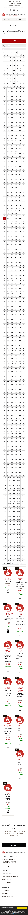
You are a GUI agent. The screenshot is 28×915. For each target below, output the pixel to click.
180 (12, 122)
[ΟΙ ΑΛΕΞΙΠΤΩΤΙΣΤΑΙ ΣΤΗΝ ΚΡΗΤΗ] (8, 607)
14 (20, 55)
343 (16, 192)
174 (12, 120)
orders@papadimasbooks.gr (14, 3)
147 (23, 107)
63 (20, 73)
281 (8, 166)
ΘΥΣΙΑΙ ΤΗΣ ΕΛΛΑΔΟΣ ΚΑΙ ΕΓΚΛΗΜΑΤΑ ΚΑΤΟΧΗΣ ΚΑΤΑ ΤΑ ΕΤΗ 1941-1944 (8, 657)
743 (8, 366)
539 (8, 278)
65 (4, 76)
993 (23, 472)
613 (16, 309)
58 (4, 73)
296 (20, 172)
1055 (5, 506)
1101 (9, 529)
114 (12, 94)
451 (16, 239)
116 (20, 94)
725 (8, 358)
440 (20, 234)
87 (7, 83)
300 (12, 174)
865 (16, 418)
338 (20, 190)
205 (16, 133)
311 (8, 179)
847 (16, 410)
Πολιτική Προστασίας (7, 896)
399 (23, 216)
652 (4, 327)
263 (8, 159)
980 (20, 467)
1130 (5, 545)
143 (8, 107)
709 (16, 350)
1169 (21, 563)
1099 (23, 527)
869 (8, 420)
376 (4, 208)
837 (23, 405)
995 (8, 475)
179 (8, 122)
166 (4, 117)
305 (8, 177)
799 (16, 389)
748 (4, 369)
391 (16, 213)
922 (4, 444)
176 (20, 120)
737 (8, 363)
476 (20, 249)
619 (16, 312)
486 (12, 255)
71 (23, 76)
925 (16, 444)
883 (16, 426)
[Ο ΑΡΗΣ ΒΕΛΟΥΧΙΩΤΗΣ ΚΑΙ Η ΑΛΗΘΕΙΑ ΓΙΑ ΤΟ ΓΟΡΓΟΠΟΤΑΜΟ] (20, 607)
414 (12, 223)
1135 (5, 547)
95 (10, 86)
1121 (9, 540)
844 (4, 410)
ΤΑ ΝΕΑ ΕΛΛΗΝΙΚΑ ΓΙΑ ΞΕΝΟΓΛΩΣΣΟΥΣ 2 (20, 695)
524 (20, 270)
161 (8, 114)
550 (4, 283)
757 (16, 371)
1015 (5, 485)
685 (16, 340)
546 (12, 280)
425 (8, 229)
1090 (5, 524)
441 (23, 234)
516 (12, 267)
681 (23, 337)
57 (23, 70)
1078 (18, 516)
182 (20, 122)
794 (20, 387)
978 (12, 467)
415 (16, 223)
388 (4, 213)
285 (23, 166)
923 (8, 444)
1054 (23, 503)
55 (17, 70)
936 (12, 449)
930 (12, 446)
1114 (23, 535)
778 (4, 382)
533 (8, 275)
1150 (5, 555)
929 (8, 446)
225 (23, 140)
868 (4, 420)
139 (16, 104)
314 (20, 179)
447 (23, 236)
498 (12, 260)
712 (4, 353)
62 (17, 73)
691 (16, 343)
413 (8, 223)
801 (23, 389)
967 (16, 462)
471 (23, 247)
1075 (5, 516)
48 (17, 68)
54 (14, 70)
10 (7, 55)
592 (4, 301)
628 (4, 317)
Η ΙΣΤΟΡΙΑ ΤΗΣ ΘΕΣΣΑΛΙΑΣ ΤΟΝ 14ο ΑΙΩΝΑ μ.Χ (8, 694)
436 (4, 234)
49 (20, 68)
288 (12, 169)
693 (23, 343)
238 (4, 148)
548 (20, 280)
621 (23, 312)
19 (14, 57)
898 (4, 433)
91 (20, 83)
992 (20, 472)
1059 (23, 506)
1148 (18, 553)
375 (23, 205)
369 (23, 203)
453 (23, 239)
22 (23, 57)
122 (20, 96)
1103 (18, 529)
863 (8, 418)
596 (20, 301)
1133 (18, 545)
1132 (14, 545)
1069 (23, 511)
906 (12, 436)
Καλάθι (18, 10)
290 (20, 169)
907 (16, 436)
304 (4, 177)
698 (20, 345)
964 (4, 462)
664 (4, 332)
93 (4, 86)
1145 (5, 553)
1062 (14, 509)
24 (7, 60)
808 (4, 395)
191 (8, 127)
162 (12, 114)
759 (23, 371)
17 (7, 57)
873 (23, 420)
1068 (18, 511)
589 (16, 299)
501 (23, 260)
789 (23, 384)
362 (20, 200)
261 (23, 156)
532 (4, 275)
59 (7, 73)
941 (8, 452)
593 (8, 301)
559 (16, 286)
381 (23, 208)
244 (4, 151)
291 (23, 169)
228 (12, 143)
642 (12, 322)
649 (16, 325)
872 (20, 420)
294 (12, 172)
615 (23, 309)
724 (4, 358)
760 (4, 374)
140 (20, 104)
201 (23, 130)
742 (4, 366)
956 (20, 457)
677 (8, 337)
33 (14, 63)
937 (16, 449)
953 (8, 457)
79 (4, 81)
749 (8, 369)
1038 (18, 496)
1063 (18, 509)
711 (23, 350)
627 (23, 314)
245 (8, 151)
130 (4, 102)
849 (23, 410)
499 (16, 260)
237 (23, 146)
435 (23, 231)
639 (23, 319)
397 (16, 216)
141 (23, 104)
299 (8, 174)
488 (20, 255)
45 (7, 68)
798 (12, 389)
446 (20, 236)
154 (4, 112)
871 (16, 420)
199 (16, 130)
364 (4, 203)
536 (20, 275)
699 (23, 345)
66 (7, 76)
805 (16, 392)
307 (16, 177)
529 (16, 273)
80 (7, 81)
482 (20, 252)
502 (4, 262)
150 (12, 109)
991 (16, 472)
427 (16, 229)
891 (23, 428)
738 (12, 363)
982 (4, 470)
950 (20, 454)
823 (16, 400)
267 (23, 159)
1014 (23, 483)
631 (16, 317)
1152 (14, 555)
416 (20, 223)
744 (12, 366)
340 (4, 192)
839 (8, 407)
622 (4, 314)
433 (16, 231)
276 (12, 164)
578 (20, 293)
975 (23, 465)
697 (16, 345)
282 (12, 166)
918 (12, 441)
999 (23, 475)
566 (20, 288)
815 (8, 397)
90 (17, 83)
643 (16, 322)
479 (8, 252)
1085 (5, 522)
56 (20, 70)
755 (8, 371)
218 (20, 138)
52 (7, 70)
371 (8, 205)
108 (12, 91)
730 (4, 361)
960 (12, 459)
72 (4, 78)
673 (16, 335)
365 (8, 203)
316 (4, 182)
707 (8, 350)
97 (17, 86)
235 (16, 146)
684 (12, 340)
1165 (4, 563)
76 (17, 78)
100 (4, 89)
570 (12, 291)
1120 (5, 540)
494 (20, 257)
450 (12, 239)
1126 (9, 542)
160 (4, 114)
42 (20, 65)
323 (8, 184)
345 (23, 192)
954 (12, 457)
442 (4, 236)
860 (20, 415)
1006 (9, 480)
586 (4, 299)
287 (8, 169)
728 (20, 358)
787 (16, 384)
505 (16, 262)
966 (12, 462)
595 (16, 301)
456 (12, 242)
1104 (23, 529)
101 (8, 89)
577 (16, 293)
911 (8, 439)
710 (20, 350)
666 (12, 332)
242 (20, 148)
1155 (5, 558)
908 (20, 436)
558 (12, 286)
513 (23, 265)
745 (16, 366)
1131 (9, 545)
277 (16, 164)
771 (23, 376)
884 (20, 426)
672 (12, 335)
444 (12, 236)
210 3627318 (11, 1)
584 (20, 296)
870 (12, 420)
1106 (9, 532)
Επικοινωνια (5, 899)
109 (16, 91)
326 (20, 184)
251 (8, 153)
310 (4, 179)
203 (8, 133)
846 (12, 410)
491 (8, 257)
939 (23, 449)
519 (23, 267)
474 (12, 249)
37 (4, 65)
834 (12, 405)
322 (4, 184)
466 (4, 247)
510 (12, 265)
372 (12, 205)
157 (16, 112)
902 (20, 433)
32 (10, 63)
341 (8, 192)
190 (4, 127)
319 (16, 182)
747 (23, 366)
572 (20, 291)
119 (8, 96)
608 (20, 306)
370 (4, 205)
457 (16, 242)
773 (8, 379)
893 (8, 431)
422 (20, 226)
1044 (23, 498)
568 (4, 291)
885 (23, 426)
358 (4, 200)
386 (20, 210)
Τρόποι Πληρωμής (6, 873)
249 (23, 151)
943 (16, 452)
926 (20, 444)
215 (8, 138)
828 (12, 402)
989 (8, 472)
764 (20, 374)
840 (12, 407)
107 (8, 91)
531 (23, 273)
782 (20, 382)
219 (23, 138)
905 (8, 436)
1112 (14, 535)
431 (8, 231)
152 (20, 109)
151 (16, 109)
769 (16, 376)
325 (16, 184)
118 (4, 96)
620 (20, 312)
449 (8, 239)
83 (17, 81)
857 (8, 415)
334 (4, 190)
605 (8, 306)
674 (20, 335)
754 (4, 371)
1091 (9, 524)
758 (20, 371)
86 (4, 83)
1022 (14, 488)
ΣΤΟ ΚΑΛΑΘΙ (8, 592)
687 (23, 340)
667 (16, 332)
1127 (14, 542)
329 (8, 187)
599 (8, 304)
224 (20, 140)
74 (10, 78)
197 (8, 130)
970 (4, 465)
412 (4, 223)
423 (23, 226)
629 (8, 317)
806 (20, 392)
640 (4, 322)
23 (4, 60)
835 (16, 405)
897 (23, 431)
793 (16, 387)
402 (12, 218)
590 (20, 299)
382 (4, 210)
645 (23, 322)
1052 (14, 503)
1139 (23, 547)
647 (8, 325)
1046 (9, 501)
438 (12, 234)
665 (8, 332)
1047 (14, 501)
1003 (18, 477)
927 (23, 444)
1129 (23, 542)
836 (20, 405)
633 (23, 317)
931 (16, 446)
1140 (5, 550)
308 (20, 177)
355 (16, 197)
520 (4, 270)
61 (14, 73)
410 (20, 221)
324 (12, 184)
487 (16, 255)
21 (20, 57)
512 (20, 265)
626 (20, 314)
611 (8, 309)
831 (23, 402)
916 (4, 441)
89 (14, 83)
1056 (9, 506)
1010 (5, 483)
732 (12, 361)
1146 (9, 553)
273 (23, 161)
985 (16, 470)
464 (20, 244)
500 (20, 260)
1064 (23, 509)
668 (20, 332)
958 (4, 459)
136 (4, 104)
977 (8, 467)
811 (16, 395)
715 (16, 353)
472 (4, 249)
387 (23, 210)
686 (20, 340)
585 (23, 296)
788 (20, 384)
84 (20, 81)
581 (8, 296)
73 (7, 78)
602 (20, 304)
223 (16, 140)
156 (12, 112)
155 (8, 112)
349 (16, 195)
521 (8, 270)
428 (20, 229)
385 (16, 210)
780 (12, 382)
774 (12, 379)
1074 (23, 514)
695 (8, 345)
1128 (18, 542)
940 (4, 452)
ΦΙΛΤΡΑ (14, 41)
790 (4, 387)
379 (16, 208)
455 (8, 242)
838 (4, 407)
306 (12, 177)
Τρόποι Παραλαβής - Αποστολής (10, 876)
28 (20, 60)
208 (4, 135)
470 (20, 247)
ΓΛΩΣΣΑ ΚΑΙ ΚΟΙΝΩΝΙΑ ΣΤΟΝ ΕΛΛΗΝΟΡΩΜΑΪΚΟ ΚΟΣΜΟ (20, 657)
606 (12, 306)
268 (4, 161)
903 (23, 433)
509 (8, 265)
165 (23, 114)
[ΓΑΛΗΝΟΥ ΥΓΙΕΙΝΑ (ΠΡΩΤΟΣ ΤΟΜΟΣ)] (20, 720)
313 (16, 179)
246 (12, 151)
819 (23, 397)
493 (16, 257)
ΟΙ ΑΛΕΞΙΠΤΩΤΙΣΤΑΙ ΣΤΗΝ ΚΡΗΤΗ (8, 618)
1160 (5, 560)
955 (16, 457)
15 (23, 55)
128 (20, 99)
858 (12, 415)
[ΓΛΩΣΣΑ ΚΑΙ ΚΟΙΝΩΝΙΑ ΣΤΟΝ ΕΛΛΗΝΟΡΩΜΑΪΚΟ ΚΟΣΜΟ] (20, 644)
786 (12, 384)
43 (23, 65)
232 (4, 146)
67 (10, 76)
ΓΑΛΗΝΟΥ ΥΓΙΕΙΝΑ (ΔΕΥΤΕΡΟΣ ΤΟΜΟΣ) (20, 763)
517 (16, 267)
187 (16, 125)
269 (8, 161)
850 (4, 413)
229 (16, 143)
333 (23, 187)
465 (23, 244)
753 (23, 369)
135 (23, 102)
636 (12, 319)
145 (16, 107)
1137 (14, 547)
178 (4, 122)
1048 (18, 501)
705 (23, 348)
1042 (14, 498)
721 (16, 356)
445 (16, 236)
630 (12, 317)
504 (12, 262)
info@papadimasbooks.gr (14, 5)
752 (20, 369)
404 (20, 218)
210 (12, 135)
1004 (23, 477)
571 (16, 291)
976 (4, 467)
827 (8, 402)
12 (13, 55)
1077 (14, 516)
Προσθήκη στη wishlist (8, 590)
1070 (5, 514)
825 (23, 400)
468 (12, 247)
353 (8, 197)
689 (8, 343)
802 (4, 392)
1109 (23, 532)
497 (8, 260)
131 (8, 102)
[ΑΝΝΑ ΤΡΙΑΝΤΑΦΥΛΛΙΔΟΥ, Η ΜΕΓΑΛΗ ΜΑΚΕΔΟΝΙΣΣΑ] (20, 572)
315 (23, 179)
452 (20, 239)
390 (12, 213)
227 (8, 143)
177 (23, 120)
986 (20, 470)
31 (7, 63)
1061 (9, 509)
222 (12, 140)
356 (20, 197)
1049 (23, 501)
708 (12, 350)
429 (23, 229)
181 (16, 122)
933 (23, 446)
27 (17, 60)
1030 (5, 493)
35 (20, 63)
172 (4, 120)
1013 (18, 483)
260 (20, 156)
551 (8, 283)
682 (4, 340)
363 (23, 200)
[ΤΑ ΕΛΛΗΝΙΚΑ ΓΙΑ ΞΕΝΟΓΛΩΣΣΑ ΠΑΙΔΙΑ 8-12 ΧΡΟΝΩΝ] (8, 720)
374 (20, 205)
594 (12, 301)
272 (20, 161)
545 (8, 280)
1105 (5, 532)
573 (23, 291)
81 (10, 81)
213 (23, 135)
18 (10, 57)
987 (23, 470)
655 (16, 327)
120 (12, 96)
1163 (18, 560)
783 (23, 382)
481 (16, 252)
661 (16, 330)
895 (16, 431)
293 (8, 172)
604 (4, 306)
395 (8, 216)
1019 (23, 485)
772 (4, 379)
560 (20, 286)
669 (23, 332)
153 (23, 109)
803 (8, 392)
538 (4, 278)
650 (20, 325)
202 (4, 133)
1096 (9, 527)
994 (4, 475)
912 (12, 439)
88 (10, 83)
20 (17, 57)
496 (4, 260)
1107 (14, 532)
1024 (23, 488)
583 (16, 296)
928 (4, 446)
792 (12, 387)
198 (12, 130)
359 (8, 200)
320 (20, 182)
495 (23, 257)
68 (14, 76)
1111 (9, 535)
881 (8, 426)
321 (23, 182)
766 (4, 376)
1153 (18, 555)
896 (20, 431)
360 (12, 200)
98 (20, 86)
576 (12, 293)
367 (16, 203)
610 (4, 309)
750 (12, 369)
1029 (23, 490)
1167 (13, 563)
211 (16, 135)
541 (16, 278)
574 (4, 293)
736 (4, 363)
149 (8, 109)
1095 (5, 527)
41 (17, 65)
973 (16, 465)
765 (23, 374)
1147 (14, 553)
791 (8, 387)
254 (20, 153)
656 (20, 327)
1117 (14, 537)
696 (12, 345)
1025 (5, 490)
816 (12, 397)
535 (16, 275)
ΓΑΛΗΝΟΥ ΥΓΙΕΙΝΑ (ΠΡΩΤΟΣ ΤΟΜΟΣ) (20, 729)
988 (4, 472)
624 (12, 314)
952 (4, 457)
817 (16, 397)
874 (4, 423)
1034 (23, 493)
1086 (9, 522)
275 (8, 164)
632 (20, 317)
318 (12, 182)
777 (23, 379)
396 (12, 216)
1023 (18, 488)
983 (8, 470)
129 (23, 99)
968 (20, 462)
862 (4, 418)
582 (12, 296)
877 (16, 423)
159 (23, 112)
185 (8, 125)
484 (4, 255)
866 (20, 418)
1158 (18, 558)
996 (12, 475)
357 (23, 197)
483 (23, 252)
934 (4, 449)
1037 (14, 496)
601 (16, 304)
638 (20, 319)
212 (20, 135)
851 (8, 413)
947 (8, 454)
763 (16, 374)
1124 (23, 540)
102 (12, 89)
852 (12, 413)
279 (23, 164)
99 (23, 86)
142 (4, 107)
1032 (14, 493)
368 (20, 203)
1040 (5, 498)
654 (12, 327)
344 (20, 192)
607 (16, 306)
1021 (9, 488)
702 (12, 348)
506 (20, 262)
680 (20, 337)
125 (8, 99)
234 (12, 146)
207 (23, 133)
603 (23, 304)
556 (4, 286)
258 (12, 156)
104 (20, 89)
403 (16, 218)
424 (4, 229)
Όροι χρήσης (5, 893)
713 (8, 353)
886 (4, 428)
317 (8, 182)
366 (12, 203)
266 (20, 159)
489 (23, 255)
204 (12, 133)
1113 (18, 535)
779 (8, 382)
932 (20, 446)
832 (4, 405)
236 (20, 146)
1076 (9, 516)
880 (4, 426)
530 (20, 273)
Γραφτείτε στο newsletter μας (14, 827)
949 (16, 454)
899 (8, 433)
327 (23, 184)
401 (8, 218)
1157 (14, 558)
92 (23, 83)
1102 (14, 529)
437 (8, 234)
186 (12, 125)
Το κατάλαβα (22, 908)
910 (4, 439)
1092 (14, 524)
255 (23, 153)
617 (8, 312)
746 (20, 366)
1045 (5, 501)
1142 (14, 550)
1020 (5, 488)
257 (8, 156)
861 (23, 415)
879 (23, 423)
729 (23, 358)
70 (20, 76)
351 (23, 195)
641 (8, 322)
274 (4, 164)
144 (12, 107)
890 (20, 428)
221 (8, 140)
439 (16, 234)
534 (12, 275)
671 (8, 335)
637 (16, 319)
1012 (14, 483)
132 (12, 102)
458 (20, 242)
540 (12, 278)
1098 (18, 527)
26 (14, 60)
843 (23, 407)
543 (23, 278)
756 (12, 371)
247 (16, 151)
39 (10, 65)
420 (12, 226)
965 (8, 462)
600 (12, 304)
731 (8, 361)
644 (20, 322)
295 (16, 172)
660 (12, 330)
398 (20, 216)
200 (20, 130)
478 (4, 252)
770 (20, 376)
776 (20, 379)
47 (14, 68)
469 (16, 247)
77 (20, 78)
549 (23, 280)
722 (20, 356)
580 (4, 296)
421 (16, 226)
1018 (18, 485)
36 (23, 63)
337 (16, 190)
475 (16, 249)
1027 (14, 490)
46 (10, 68)
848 (20, 410)
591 (23, 299)
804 (12, 392)
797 (8, 389)
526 (4, 273)
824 (20, 400)
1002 (14, 477)
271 (16, 161)
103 (16, 89)
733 (16, 361)
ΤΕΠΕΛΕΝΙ (8, 581)
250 (4, 153)
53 (10, 70)
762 (12, 374)
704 (20, 348)
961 (16, 459)
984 (12, 470)
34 (17, 63)
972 (12, 465)
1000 (5, 477)
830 (20, 402)
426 (12, 229)
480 (12, 252)
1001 (9, 477)
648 (12, 325)
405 (23, 218)
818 (20, 397)
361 (16, 200)
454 (4, 242)
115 (16, 94)
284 (20, 166)
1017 (14, 485)
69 (17, 76)
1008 (18, 480)
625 (16, 314)
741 (23, 363)
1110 (5, 535)
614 (20, 309)
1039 (23, 496)
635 (8, 319)
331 (16, 187)
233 (8, 146)
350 (20, 195)
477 (23, 249)
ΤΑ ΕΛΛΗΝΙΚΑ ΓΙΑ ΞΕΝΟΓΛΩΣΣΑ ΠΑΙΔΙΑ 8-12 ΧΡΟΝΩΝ (8, 732)
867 (23, 418)
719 (8, 356)
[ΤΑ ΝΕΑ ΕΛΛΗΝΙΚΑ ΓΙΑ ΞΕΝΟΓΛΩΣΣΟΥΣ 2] (20, 681)
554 (20, 283)
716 (20, 353)
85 (23, 81)
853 (16, 413)
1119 (23, 537)
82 (14, 81)
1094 (23, 524)
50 (23, 68)
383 (8, 210)
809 (8, 395)
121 (16, 96)
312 (12, 179)
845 (8, 410)
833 (8, 405)
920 (20, 441)
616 (4, 312)
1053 (18, 503)
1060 (5, 509)
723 (23, 356)
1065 (5, 511)
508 (4, 265)
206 (20, 133)
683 (8, 340)
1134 (23, 545)
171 (23, 117)
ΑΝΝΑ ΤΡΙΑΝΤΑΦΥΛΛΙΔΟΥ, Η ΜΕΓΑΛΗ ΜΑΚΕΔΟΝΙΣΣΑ (20, 583)
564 (12, 288)
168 (12, 117)
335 (8, 190)
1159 (23, 558)
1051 (9, 503)
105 (23, 89)
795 (23, 387)
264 (12, 159)
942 (12, 452)
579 (23, 293)
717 (23, 353)
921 (23, 441)
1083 (18, 519)
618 (12, 312)
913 (16, 439)
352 (4, 197)
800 (20, 389)
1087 (14, 522)
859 (16, 415)
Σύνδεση (11, 10)
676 (4, 337)
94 (7, 86)
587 (8, 299)
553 (16, 283)
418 (4, 226)
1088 (18, 522)
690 (12, 343)
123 (23, 96)
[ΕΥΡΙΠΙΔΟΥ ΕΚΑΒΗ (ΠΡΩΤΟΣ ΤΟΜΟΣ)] (8, 787)
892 (4, 431)
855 (23, 413)
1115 (5, 537)
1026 (9, 490)
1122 (14, 540)
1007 (14, 480)
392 (20, 213)
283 (16, 166)
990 (12, 472)
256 (4, 156)
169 (16, 117)
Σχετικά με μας (5, 890)
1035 (5, 496)
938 (20, 449)
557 (8, 286)
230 (20, 143)
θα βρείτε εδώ (16, 913)
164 (20, 114)
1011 (9, 483)
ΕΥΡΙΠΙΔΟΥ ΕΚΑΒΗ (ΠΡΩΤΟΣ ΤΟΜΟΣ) (8, 797)
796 (4, 389)
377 (8, 208)
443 (8, 236)
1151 (9, 555)
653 (8, 327)
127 (16, 99)
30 (4, 63)
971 (8, 465)
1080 (5, 519)
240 (12, 148)
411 (23, 221)
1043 (18, 498)
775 (16, 379)
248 (20, 151)
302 (20, 174)
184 (4, 125)
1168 (17, 563)
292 (4, 172)
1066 (9, 511)
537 (23, 275)
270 (12, 161)
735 (23, 361)
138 (12, 104)
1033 (18, 493)
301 (16, 174)
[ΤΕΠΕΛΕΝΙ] (8, 572)
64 (23, 73)
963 (23, 459)
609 (23, 306)
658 (4, 330)
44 (4, 68)
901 (16, 433)
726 (12, 358)
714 (12, 353)
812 (20, 395)
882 (12, 426)
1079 (23, 516)
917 (8, 441)
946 (4, 454)
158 (20, 112)
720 (12, 356)
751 (16, 369)
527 (8, 273)
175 (16, 120)
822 (12, 400)
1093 (18, 524)
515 (8, 267)
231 (23, 143)
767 (8, 376)
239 (8, 148)
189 (23, 125)
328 (4, 187)
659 (8, 330)
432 (12, 231)
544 (4, 280)
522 (12, 270)
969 (23, 462)
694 (4, 345)
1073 (18, 514)
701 (8, 348)
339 (23, 190)
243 (23, 148)
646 (4, 325)
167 (8, 117)
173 (8, 120)
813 (23, 395)
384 (12, 210)
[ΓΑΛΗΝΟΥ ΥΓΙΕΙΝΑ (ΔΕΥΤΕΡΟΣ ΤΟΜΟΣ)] (20, 753)
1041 (9, 498)
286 (4, 169)
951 (23, 454)
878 (20, 423)
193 (16, 127)
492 (12, 257)
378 (12, 208)
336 (12, 190)
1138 (18, 547)
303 (23, 174)
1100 (5, 529)
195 (23, 127)
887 (8, 428)
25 (10, 60)
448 (4, 239)
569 (8, 291)
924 (12, 444)
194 (20, 127)
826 (4, 402)
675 (23, 335)
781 (16, 382)
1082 (14, 519)
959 (8, 459)
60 (10, 73)
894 (12, 431)
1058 (18, 506)
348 (12, 195)
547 (16, 280)
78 (23, 78)
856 (4, 415)
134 (20, 102)
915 (23, 439)
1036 (9, 496)
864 (12, 418)
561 (23, 286)
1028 (18, 490)
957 (23, 457)
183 (23, 122)
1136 (9, 547)
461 (8, 244)
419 (8, 226)
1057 (14, 506)
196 (4, 130)
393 (23, 213)
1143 (18, 550)
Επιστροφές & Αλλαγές (8, 882)
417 (23, 223)
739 (16, 363)
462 (12, 244)
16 (4, 57)
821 (8, 400)
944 (20, 452)
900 (12, 433)
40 (14, 65)
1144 (23, 550)
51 (4, 70)
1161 (9, 560)
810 (12, 395)
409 (16, 221)
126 (12, 99)
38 (7, 65)
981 (23, 467)
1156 (9, 558)
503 (8, 262)
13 (17, 55)
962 (20, 459)
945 (23, 452)
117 (23, 94)
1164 (23, 560)
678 (12, 337)
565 (16, 288)
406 (4, 221)
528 (12, 273)
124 (4, 99)
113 (8, 94)
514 (4, 267)
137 (8, 104)
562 (4, 288)
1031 (9, 493)
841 (16, 407)
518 (20, 267)
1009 (23, 480)
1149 (23, 553)
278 (20, 164)
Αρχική (6, 34)
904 (4, 436)
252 (12, 153)
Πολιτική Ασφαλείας (7, 879)
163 (16, 114)
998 (20, 475)
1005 (5, 480)
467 (8, 247)
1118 (18, 537)
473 (8, 249)
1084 (23, 519)
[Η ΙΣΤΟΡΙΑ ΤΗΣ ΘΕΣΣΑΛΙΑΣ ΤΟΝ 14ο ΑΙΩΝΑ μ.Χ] (8, 681)
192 (12, 127)
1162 (14, 560)
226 (4, 143)
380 (20, 208)
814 (4, 397)
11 (10, 55)
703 (16, 348)
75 (14, 78)
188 (20, 125)
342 (12, 192)
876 (12, 423)
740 (20, 363)
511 (16, 265)
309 (23, 177)
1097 (14, 527)
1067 (14, 511)
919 (16, 441)
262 (4, 159)
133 (16, 102)
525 (23, 270)
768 (12, 376)
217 (16, 138)
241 (16, 148)
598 (4, 304)
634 (4, 319)
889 (16, 428)
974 (20, 465)
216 (12, 138)
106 (4, 91)
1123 (18, 540)
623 (8, 314)
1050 (5, 503)
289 (16, 169)
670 (4, 335)
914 (20, 439)
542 (20, 278)
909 (23, 436)
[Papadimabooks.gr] (14, 16)
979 (16, 467)
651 (23, 325)
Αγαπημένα (14, 10)
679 (16, 337)
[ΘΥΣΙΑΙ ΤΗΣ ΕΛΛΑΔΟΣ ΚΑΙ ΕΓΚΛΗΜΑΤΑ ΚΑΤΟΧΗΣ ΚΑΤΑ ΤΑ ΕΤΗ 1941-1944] (8, 644)
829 (16, 402)
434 (20, 231)
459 (23, 242)
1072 (14, 514)
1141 (9, 550)
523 (16, 270)
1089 (23, 522)
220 (4, 140)
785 (8, 384)
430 (4, 231)
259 (16, 156)
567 (23, 288)
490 (4, 257)
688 (4, 343)
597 (23, 301)
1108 (18, 532)
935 (8, 449)
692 (20, 343)
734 (20, 361)
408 (12, 221)
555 (23, 283)
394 (4, 216)
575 (8, 293)
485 (8, 255)
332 (20, 187)
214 (4, 138)
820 (4, 400)
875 (8, 423)
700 (4, 348)
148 (4, 109)
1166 (8, 563)
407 (8, 221)
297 (23, 172)
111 (23, 91)
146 (20, 107)
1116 (9, 537)
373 (16, 205)
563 (8, 288)
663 (23, 330)
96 (14, 86)
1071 (9, 514)
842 (20, 407)
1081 (9, 519)
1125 (5, 542)
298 (4, 174)
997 (16, 475)
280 (4, 166)
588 (12, 299)
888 (12, 428)
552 (12, 283)
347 (8, 195)
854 (20, 413)
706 (4, 350)
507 (23, 262)
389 (8, 213)
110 (20, 91)
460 (4, 244)
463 (16, 244)
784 (4, 384)
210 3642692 (17, 1)
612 (12, 309)
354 (12, 197)
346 (4, 195)
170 (20, 117)
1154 (23, 555)
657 (23, 327)
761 (8, 374)
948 (12, 454)
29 (23, 60)
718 (4, 356)
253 (16, 153)
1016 (9, 485)
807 (23, 392)
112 (4, 94)
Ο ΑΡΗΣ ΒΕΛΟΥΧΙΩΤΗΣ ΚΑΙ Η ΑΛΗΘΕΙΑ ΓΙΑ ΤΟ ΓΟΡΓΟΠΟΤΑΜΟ (20, 620)
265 (16, 159)
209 (8, 135)
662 (20, 330)
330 (12, 187)
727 (16, 358)
